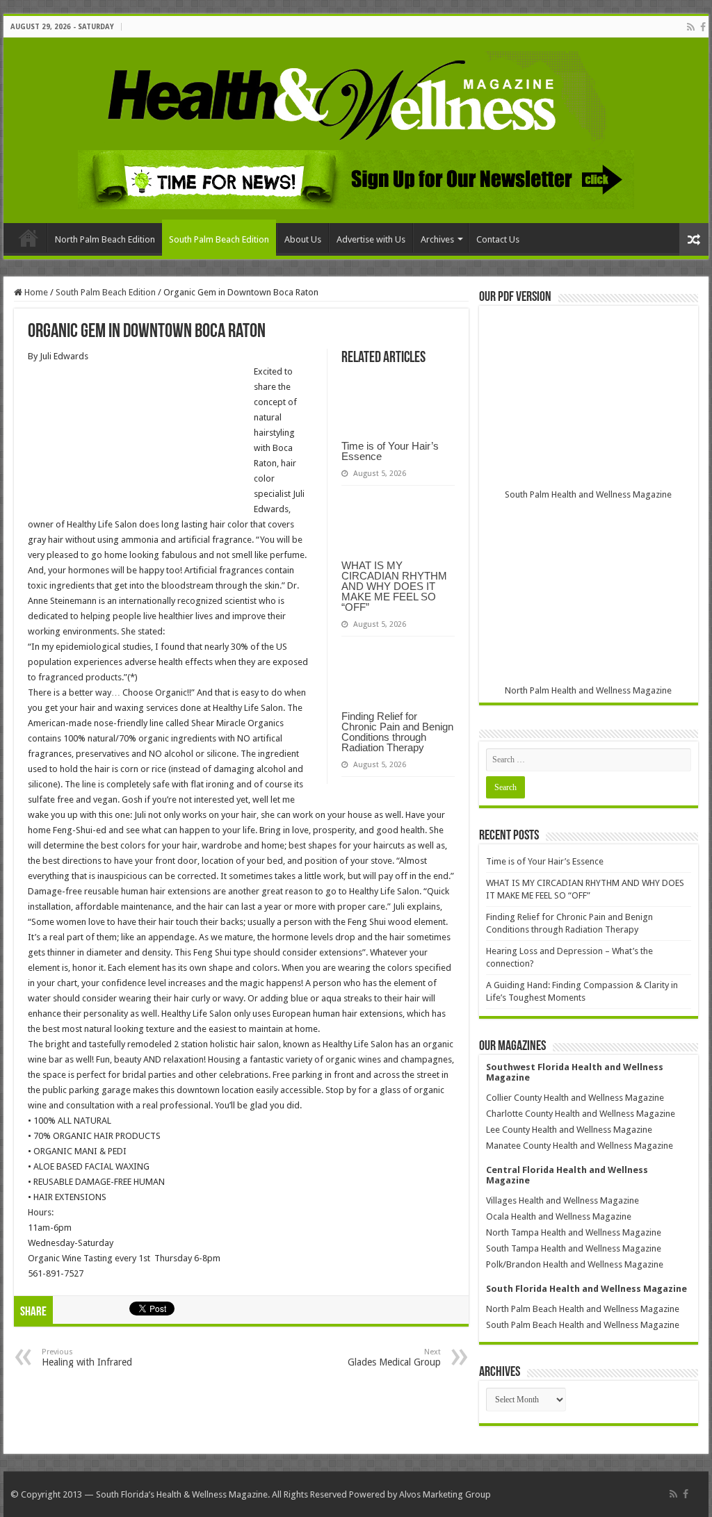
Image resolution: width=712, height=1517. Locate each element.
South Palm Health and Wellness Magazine (588, 494)
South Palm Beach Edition (219, 239)
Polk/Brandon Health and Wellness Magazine (574, 1264)
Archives (437, 239)
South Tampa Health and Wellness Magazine (573, 1248)
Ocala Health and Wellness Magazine (558, 1216)
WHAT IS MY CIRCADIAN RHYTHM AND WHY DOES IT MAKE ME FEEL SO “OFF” (394, 586)
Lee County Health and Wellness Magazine (569, 1129)
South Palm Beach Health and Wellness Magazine (582, 1325)
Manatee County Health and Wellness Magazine (579, 1145)
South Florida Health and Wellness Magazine (586, 1289)
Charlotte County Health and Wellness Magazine (580, 1113)
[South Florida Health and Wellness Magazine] (356, 98)
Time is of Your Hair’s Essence (390, 451)
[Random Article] (694, 239)
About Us (302, 239)
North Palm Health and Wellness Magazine (588, 690)
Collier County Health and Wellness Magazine (575, 1097)
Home (28, 237)
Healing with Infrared (87, 1357)
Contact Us (497, 239)
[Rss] (691, 27)
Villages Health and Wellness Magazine (562, 1200)
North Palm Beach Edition (105, 239)
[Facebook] (703, 27)
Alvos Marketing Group (445, 1494)
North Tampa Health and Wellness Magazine (573, 1232)
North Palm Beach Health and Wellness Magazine (582, 1309)
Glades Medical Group (394, 1357)
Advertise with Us (371, 239)
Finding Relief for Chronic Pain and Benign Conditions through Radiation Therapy (397, 731)
